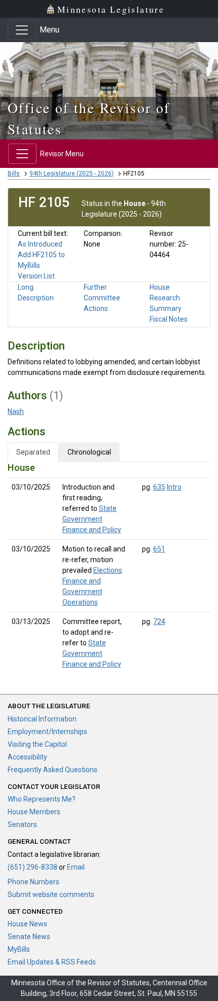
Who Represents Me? (42, 799)
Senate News (29, 937)
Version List (36, 276)
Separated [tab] (33, 452)
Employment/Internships (47, 732)
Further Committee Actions (102, 298)
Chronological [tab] (89, 452)
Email (76, 867)
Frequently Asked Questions (52, 770)
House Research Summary (165, 298)
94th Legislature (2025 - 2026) (71, 173)
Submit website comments (51, 894)
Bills (14, 173)
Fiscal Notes (169, 319)
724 (159, 621)
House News (27, 924)
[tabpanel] (109, 568)
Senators (22, 824)
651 (159, 549)
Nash (16, 411)
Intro (174, 487)
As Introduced (40, 244)
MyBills (19, 949)
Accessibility (27, 757)
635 (159, 487)
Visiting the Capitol (37, 744)
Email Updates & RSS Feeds (52, 962)
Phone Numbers (33, 882)
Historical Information (42, 719)
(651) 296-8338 (32, 867)
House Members (34, 812)
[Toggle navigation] (22, 30)
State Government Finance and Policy (91, 519)
